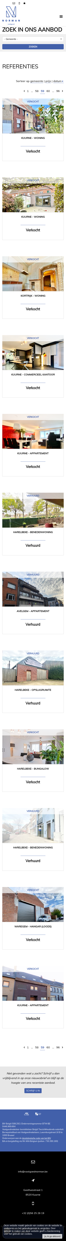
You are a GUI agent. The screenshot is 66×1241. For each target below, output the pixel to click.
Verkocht (33, 101)
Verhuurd (33, 495)
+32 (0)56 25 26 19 (33, 1213)
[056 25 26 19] (19, 3)
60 (48, 91)
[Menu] (61, 16)
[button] (33, 39)
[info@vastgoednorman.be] (14, 3)
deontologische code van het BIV (36, 1138)
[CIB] (26, 1114)
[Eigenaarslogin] (24, 3)
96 (58, 91)
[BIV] (38, 1114)
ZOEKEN (33, 46)
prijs (48, 81)
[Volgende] (62, 91)
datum (58, 81)
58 (37, 91)
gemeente (36, 81)
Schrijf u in (33, 1090)
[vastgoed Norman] (11, 16)
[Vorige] (24, 91)
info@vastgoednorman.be (33, 1171)
